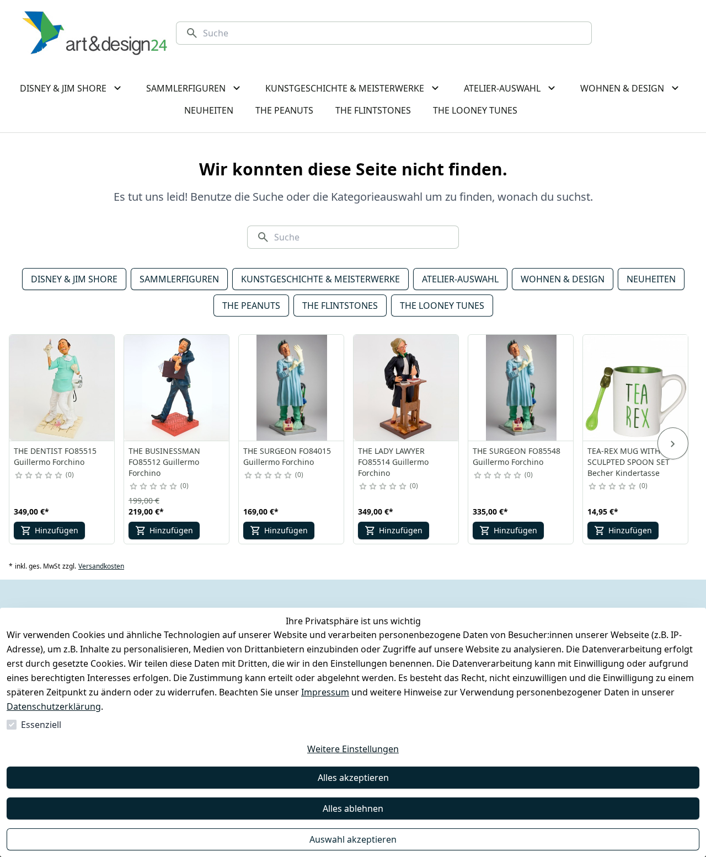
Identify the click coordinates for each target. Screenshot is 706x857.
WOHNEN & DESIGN (563, 279)
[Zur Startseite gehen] (94, 33)
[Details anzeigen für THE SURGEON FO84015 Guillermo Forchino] (292, 388)
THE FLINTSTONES (340, 305)
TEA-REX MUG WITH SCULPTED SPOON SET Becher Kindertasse (628, 462)
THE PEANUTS (251, 305)
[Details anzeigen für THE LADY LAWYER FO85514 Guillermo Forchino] (406, 388)
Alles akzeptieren (353, 778)
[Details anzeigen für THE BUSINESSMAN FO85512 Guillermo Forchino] (177, 388)
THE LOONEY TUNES (442, 305)
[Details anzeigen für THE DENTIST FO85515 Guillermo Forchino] (62, 388)
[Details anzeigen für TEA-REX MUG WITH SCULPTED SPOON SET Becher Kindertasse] (636, 388)
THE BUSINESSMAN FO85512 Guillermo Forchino (164, 462)
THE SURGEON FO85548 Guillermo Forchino (516, 456)
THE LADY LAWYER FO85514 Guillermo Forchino (393, 462)
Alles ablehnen (353, 808)
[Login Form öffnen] (664, 33)
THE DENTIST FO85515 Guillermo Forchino (55, 456)
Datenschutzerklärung (54, 706)
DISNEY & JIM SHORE (74, 279)
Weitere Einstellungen (353, 749)
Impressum (325, 692)
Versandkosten (101, 566)
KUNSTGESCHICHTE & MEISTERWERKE (320, 279)
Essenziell (41, 725)
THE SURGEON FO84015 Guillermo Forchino (287, 456)
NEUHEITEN (651, 279)
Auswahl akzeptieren (353, 839)
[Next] (672, 443)
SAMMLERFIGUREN (179, 279)
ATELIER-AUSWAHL (460, 279)
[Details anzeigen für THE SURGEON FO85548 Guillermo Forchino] (521, 388)
